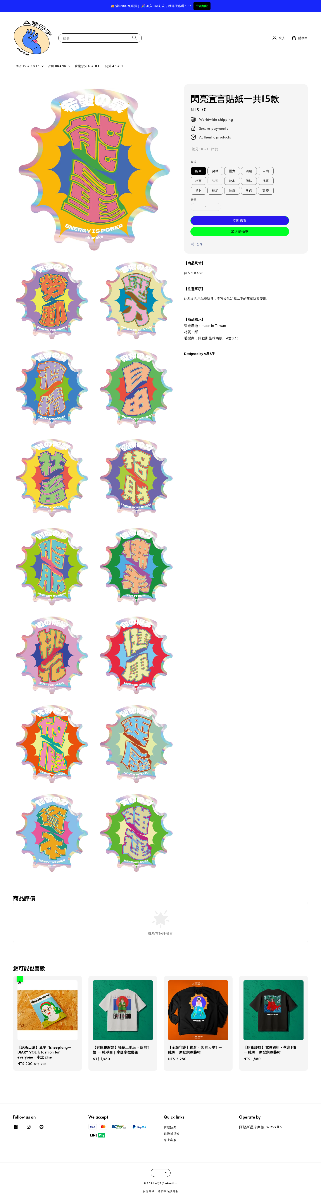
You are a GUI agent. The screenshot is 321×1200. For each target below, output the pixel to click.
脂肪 (249, 181)
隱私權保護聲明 (168, 1191)
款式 (194, 162)
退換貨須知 (172, 1133)
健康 (232, 190)
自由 (265, 171)
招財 (198, 190)
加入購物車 (240, 231)
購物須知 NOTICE (87, 66)
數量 (194, 200)
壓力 (232, 171)
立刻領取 (202, 6)
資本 (232, 181)
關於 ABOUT (114, 66)
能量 (198, 171)
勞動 (215, 171)
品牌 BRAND (57, 66)
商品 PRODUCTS (28, 66)
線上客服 (170, 1140)
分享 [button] (200, 244)
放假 (249, 190)
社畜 (198, 181)
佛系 (265, 181)
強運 (215, 181)
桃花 (215, 190)
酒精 (249, 171)
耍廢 (265, 190)
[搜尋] (135, 38)
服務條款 (149, 1191)
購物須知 (170, 1127)
